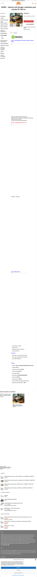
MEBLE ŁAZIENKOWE (4, 43)
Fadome (34, 550)
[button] (35, 559)
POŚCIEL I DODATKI (4, 28)
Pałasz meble (28, 29)
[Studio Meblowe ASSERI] (18, 3)
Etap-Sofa (30, 550)
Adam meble (2, 550)
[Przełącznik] (8, 35)
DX (28, 550)
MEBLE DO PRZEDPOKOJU (3, 31)
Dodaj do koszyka (29, 21)
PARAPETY (2, 53)
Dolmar (24, 550)
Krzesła (2, 38)
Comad (18, 550)
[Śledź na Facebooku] (1, 545)
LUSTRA (1, 51)
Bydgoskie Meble (14, 550)
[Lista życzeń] (32, 3)
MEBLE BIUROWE (3, 33)
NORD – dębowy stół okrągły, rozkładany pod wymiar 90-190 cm (18, 405)
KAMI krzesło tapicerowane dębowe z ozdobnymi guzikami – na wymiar (5, 467)
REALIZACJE (2, 58)
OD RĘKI (2, 18)
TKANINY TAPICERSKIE (2, 56)
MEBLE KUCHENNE (3, 26)
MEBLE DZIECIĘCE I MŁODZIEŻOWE (4, 41)
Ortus (2, 553)
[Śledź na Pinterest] (8, 545)
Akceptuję (18, 567)
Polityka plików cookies (15, 575)
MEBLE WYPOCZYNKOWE (3, 23)
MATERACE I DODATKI (4, 45)
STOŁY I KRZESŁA (3, 35)
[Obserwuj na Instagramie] (3, 545)
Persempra (9, 553)
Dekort (21, 550)
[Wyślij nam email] (7, 545)
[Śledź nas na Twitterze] (5, 545)
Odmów (18, 570)
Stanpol (13, 553)
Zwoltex (19, 553)
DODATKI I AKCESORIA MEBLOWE (2, 48)
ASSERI (6, 550)
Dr (26, 550)
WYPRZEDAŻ (2, 16)
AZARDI (9, 550)
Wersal (16, 553)
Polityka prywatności (21, 575)
